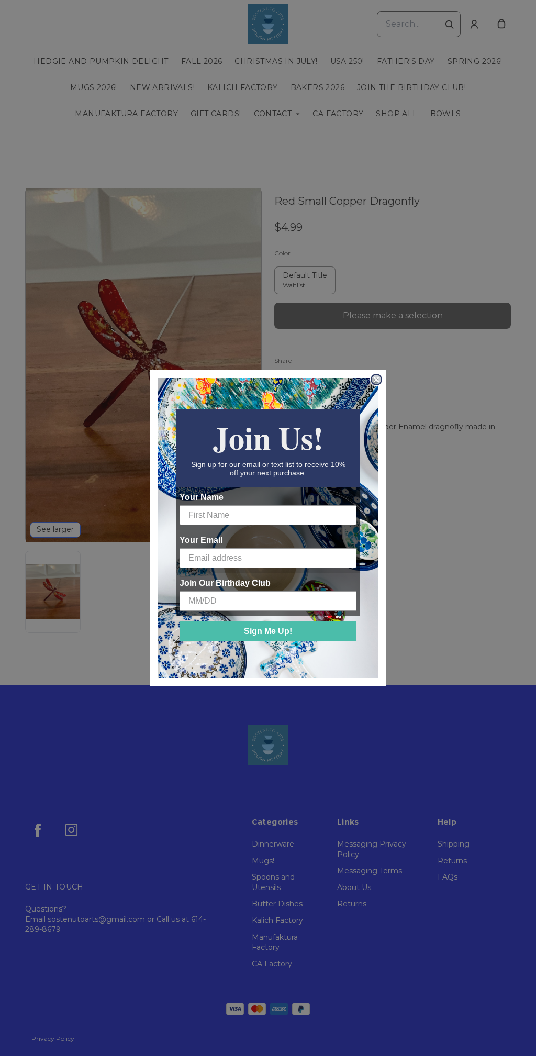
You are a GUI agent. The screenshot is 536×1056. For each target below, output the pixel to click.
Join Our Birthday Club (225, 583)
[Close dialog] (376, 379)
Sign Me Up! (268, 631)
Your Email (201, 540)
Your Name (202, 497)
